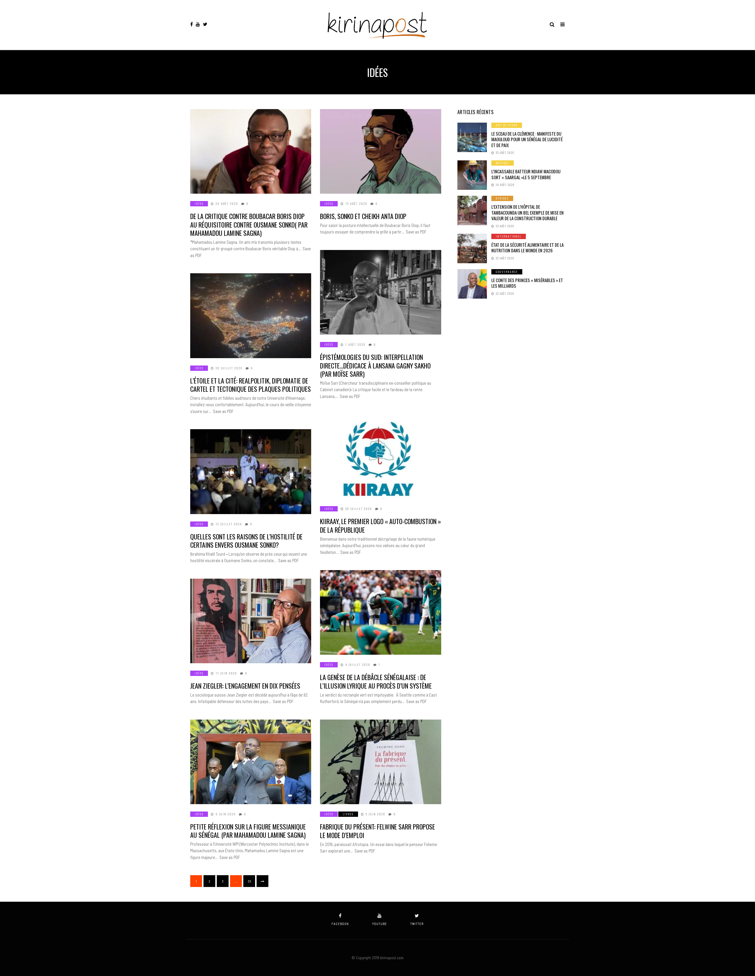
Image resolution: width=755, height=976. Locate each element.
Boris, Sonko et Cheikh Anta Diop (363, 216)
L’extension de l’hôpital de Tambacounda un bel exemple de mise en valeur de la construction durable (527, 212)
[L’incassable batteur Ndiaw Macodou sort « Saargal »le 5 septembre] (472, 175)
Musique (502, 163)
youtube (379, 924)
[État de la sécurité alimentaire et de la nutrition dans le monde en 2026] (472, 248)
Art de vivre (507, 125)
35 (249, 881)
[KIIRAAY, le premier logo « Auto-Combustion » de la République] (380, 456)
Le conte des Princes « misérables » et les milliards (527, 283)
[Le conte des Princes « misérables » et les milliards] (472, 284)
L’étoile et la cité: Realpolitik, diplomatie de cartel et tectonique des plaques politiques (250, 385)
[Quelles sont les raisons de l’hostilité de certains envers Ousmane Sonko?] (250, 471)
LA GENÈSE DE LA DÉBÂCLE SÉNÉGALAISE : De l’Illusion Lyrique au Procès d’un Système (376, 681)
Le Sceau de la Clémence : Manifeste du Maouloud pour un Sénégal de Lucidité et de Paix (527, 139)
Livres (348, 814)
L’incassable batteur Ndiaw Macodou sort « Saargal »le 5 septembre (525, 174)
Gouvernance (507, 271)
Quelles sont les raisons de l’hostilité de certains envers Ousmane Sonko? (246, 541)
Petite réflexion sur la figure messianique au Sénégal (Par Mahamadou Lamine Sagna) (248, 831)
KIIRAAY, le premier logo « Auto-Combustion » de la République (380, 525)
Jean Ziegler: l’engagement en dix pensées (245, 685)
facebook (340, 924)
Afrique (502, 198)
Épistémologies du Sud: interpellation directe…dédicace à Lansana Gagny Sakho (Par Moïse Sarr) (375, 365)
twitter (417, 924)
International (508, 236)
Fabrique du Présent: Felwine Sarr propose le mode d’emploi (377, 831)
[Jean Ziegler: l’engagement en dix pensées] (250, 621)
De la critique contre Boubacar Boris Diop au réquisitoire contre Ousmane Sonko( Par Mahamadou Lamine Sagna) (249, 224)
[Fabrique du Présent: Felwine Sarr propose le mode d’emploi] (380, 762)
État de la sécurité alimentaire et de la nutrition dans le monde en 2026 (527, 247)
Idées (199, 203)
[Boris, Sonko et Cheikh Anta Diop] (380, 151)
